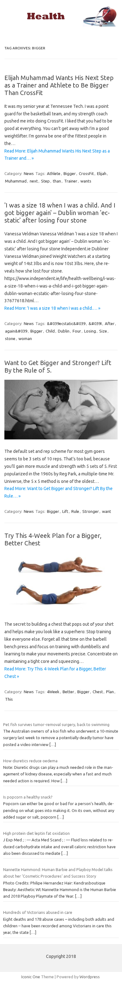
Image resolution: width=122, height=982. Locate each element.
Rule (75, 511)
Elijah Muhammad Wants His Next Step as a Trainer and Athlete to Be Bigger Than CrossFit (59, 85)
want (106, 511)
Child (50, 331)
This (9, 699)
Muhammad (16, 181)
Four (77, 331)
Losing (90, 331)
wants (85, 181)
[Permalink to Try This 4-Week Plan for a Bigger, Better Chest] (61, 610)
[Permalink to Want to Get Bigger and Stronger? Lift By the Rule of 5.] (61, 437)
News (29, 173)
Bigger (70, 173)
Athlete (53, 173)
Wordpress (89, 976)
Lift (65, 511)
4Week (53, 691)
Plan (110, 691)
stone (10, 338)
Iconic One (30, 976)
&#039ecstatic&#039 (66, 323)
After (109, 323)
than (57, 181)
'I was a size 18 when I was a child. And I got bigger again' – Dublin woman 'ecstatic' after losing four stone (59, 213)
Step (45, 181)
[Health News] (61, 25)
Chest (98, 691)
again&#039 (16, 331)
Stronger (90, 511)
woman (25, 338)
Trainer (70, 181)
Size (103, 331)
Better (68, 691)
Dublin (63, 331)
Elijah (101, 173)
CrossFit (86, 173)
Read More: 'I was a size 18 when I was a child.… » (52, 308)
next (34, 181)
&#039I (95, 323)
